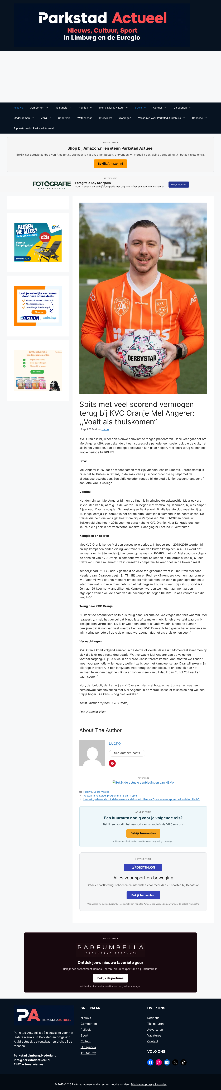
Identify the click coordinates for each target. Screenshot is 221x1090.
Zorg (44, 118)
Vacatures (154, 1035)
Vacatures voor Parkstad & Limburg (159, 118)
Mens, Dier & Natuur (111, 107)
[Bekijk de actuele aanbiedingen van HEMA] (143, 782)
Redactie (197, 118)
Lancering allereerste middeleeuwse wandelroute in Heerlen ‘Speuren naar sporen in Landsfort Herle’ (141, 799)
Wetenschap (84, 118)
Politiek (83, 107)
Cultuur (157, 107)
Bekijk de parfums (110, 978)
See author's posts (127, 753)
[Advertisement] (110, 76)
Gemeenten (37, 107)
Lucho (115, 743)
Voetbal (105, 791)
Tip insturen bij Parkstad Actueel (34, 128)
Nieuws (18, 107)
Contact (152, 1041)
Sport (138, 107)
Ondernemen (22, 118)
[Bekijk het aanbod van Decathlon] (143, 867)
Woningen (125, 118)
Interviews (105, 118)
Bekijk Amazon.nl (110, 163)
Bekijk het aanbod (143, 895)
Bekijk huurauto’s (143, 833)
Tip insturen (155, 1023)
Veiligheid (61, 107)
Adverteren (155, 1029)
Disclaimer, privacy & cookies (149, 1084)
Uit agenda (180, 107)
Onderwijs (64, 118)
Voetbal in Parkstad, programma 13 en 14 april (110, 795)
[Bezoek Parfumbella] (110, 950)
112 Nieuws (88, 1053)
